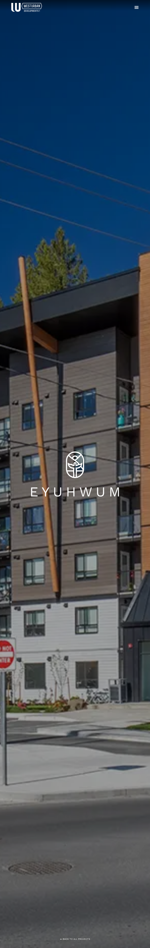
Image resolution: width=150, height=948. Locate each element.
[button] (136, 7)
